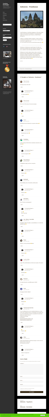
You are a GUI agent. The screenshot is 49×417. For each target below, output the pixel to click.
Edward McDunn (27, 159)
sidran (25, 337)
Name (21, 376)
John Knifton (26, 198)
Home (4, 12)
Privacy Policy (5, 20)
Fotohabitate (26, 139)
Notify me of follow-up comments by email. (27, 388)
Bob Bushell (26, 179)
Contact (4, 18)
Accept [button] (47, 415)
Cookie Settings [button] (43, 415)
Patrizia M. (26, 278)
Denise (25, 239)
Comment (22, 363)
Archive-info (5, 15)
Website (21, 384)
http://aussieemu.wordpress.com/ (26, 319)
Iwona (25, 288)
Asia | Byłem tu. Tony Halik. (29, 219)
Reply (22, 87)
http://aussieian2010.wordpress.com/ (26, 318)
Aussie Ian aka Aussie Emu (28, 307)
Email (21, 380)
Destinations (5, 13)
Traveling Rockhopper (6, 4)
